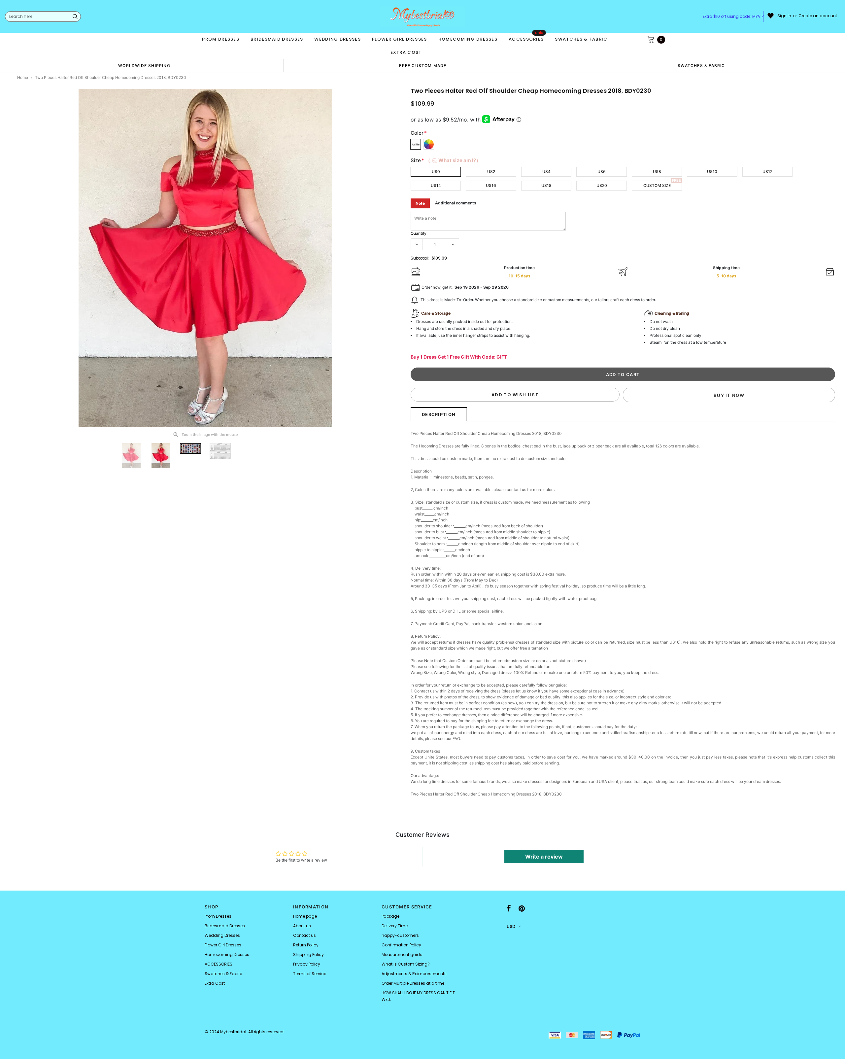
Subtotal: (420, 258)
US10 (712, 171)
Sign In (784, 15)
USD (511, 926)
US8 (657, 171)
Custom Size (657, 185)
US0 (436, 171)
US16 (491, 185)
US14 (436, 185)
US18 (546, 185)
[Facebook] (509, 908)
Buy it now (729, 395)
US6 (601, 171)
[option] (144, 65)
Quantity (418, 233)
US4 (546, 171)
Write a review (544, 856)
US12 (767, 171)
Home (22, 77)
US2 (491, 171)
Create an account (817, 15)
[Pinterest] (522, 908)
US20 (601, 185)
